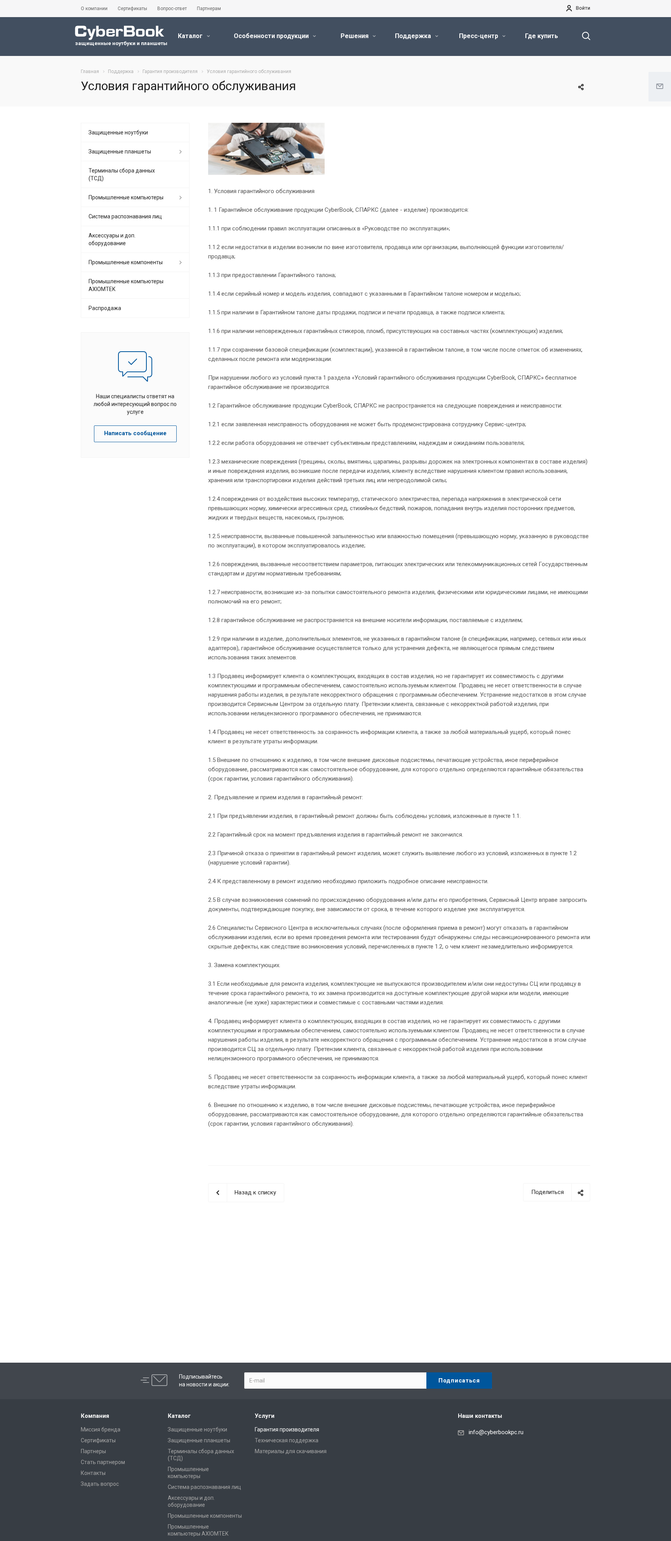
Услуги (265, 1415)
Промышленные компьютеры (126, 197)
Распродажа (105, 308)
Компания (95, 1415)
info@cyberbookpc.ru (496, 1432)
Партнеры (93, 1451)
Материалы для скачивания (291, 1451)
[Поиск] (582, 36)
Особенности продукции (272, 36)
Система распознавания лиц (125, 216)
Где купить (541, 36)
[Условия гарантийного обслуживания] (266, 127)
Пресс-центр (479, 36)
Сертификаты (98, 1440)
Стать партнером (103, 1462)
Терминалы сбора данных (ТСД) (122, 174)
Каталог (191, 36)
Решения (355, 36)
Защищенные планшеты (120, 151)
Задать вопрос (100, 1484)
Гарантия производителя (287, 1429)
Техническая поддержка (286, 1440)
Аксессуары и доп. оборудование (112, 239)
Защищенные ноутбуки (118, 132)
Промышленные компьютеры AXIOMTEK (126, 285)
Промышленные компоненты (126, 262)
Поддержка (414, 36)
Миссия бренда (100, 1429)
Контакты (93, 1473)
